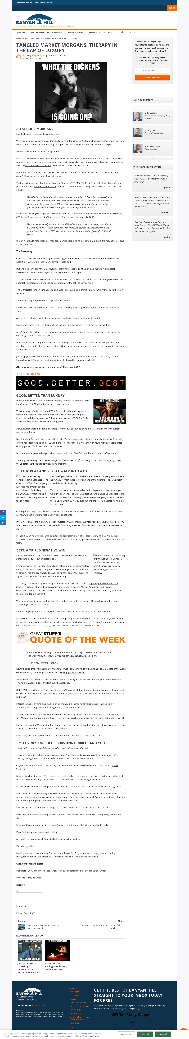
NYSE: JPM (118, 213)
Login (172, 8)
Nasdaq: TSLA (28, 404)
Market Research (37, 32)
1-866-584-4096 (38, 1005)
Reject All (145, 1034)
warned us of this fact (40, 682)
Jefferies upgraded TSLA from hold (48, 411)
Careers (72, 999)
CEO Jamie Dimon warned (29, 217)
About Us (112, 32)
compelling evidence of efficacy (72, 569)
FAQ (71, 1026)
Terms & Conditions (77, 1002)
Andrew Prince (152, 146)
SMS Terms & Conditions (79, 1006)
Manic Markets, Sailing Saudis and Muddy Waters (55, 966)
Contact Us (131, 32)
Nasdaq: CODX (58, 497)
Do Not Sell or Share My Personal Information (79, 1018)
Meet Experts (74, 991)
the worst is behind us (45, 186)
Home (18, 38)
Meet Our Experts (55, 32)
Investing (21, 32)
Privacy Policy (75, 1010)
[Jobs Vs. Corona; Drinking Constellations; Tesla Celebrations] (30, 950)
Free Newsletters (76, 32)
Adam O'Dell (151, 113)
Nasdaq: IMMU (45, 565)
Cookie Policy (75, 1013)
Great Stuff (28, 38)
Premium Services (97, 32)
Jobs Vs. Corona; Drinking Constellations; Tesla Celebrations (29, 968)
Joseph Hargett (38, 55)
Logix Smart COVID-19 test (70, 500)
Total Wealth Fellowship (44, 3)
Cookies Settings (126, 1034)
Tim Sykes (150, 130)
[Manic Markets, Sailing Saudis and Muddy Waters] (57, 950)
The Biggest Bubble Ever (72, 672)
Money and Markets (24, 3)
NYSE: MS (74, 183)
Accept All (163, 1034)
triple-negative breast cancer (103, 583)
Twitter (102, 870)
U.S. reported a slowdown (38, 165)
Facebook (89, 870)
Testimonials (74, 995)
